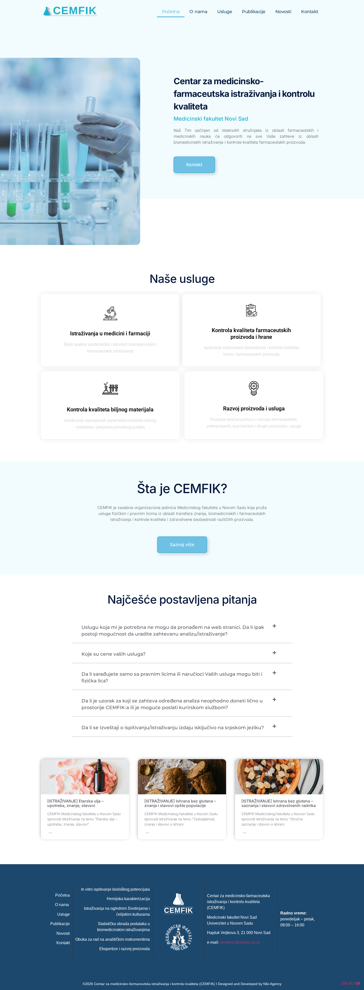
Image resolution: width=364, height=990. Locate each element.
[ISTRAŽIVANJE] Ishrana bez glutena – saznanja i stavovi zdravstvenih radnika (278, 803)
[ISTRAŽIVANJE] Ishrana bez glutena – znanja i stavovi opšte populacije (180, 803)
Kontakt (309, 11)
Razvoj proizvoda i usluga (254, 409)
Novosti (283, 11)
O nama (198, 11)
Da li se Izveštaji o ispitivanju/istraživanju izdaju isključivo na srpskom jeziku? (172, 727)
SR (357, 983)
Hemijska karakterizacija (128, 899)
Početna (171, 11)
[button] (182, 630)
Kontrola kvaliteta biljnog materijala (110, 410)
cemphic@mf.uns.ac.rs (240, 942)
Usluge (224, 11)
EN (344, 983)
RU (351, 983)
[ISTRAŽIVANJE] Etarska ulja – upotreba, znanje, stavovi (75, 803)
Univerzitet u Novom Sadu (230, 923)
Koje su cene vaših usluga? (113, 654)
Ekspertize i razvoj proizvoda (124, 949)
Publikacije (253, 11)
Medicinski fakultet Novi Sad (211, 118)
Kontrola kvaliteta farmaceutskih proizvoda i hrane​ (251, 333)
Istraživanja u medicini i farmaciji (110, 334)
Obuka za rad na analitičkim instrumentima (112, 939)
